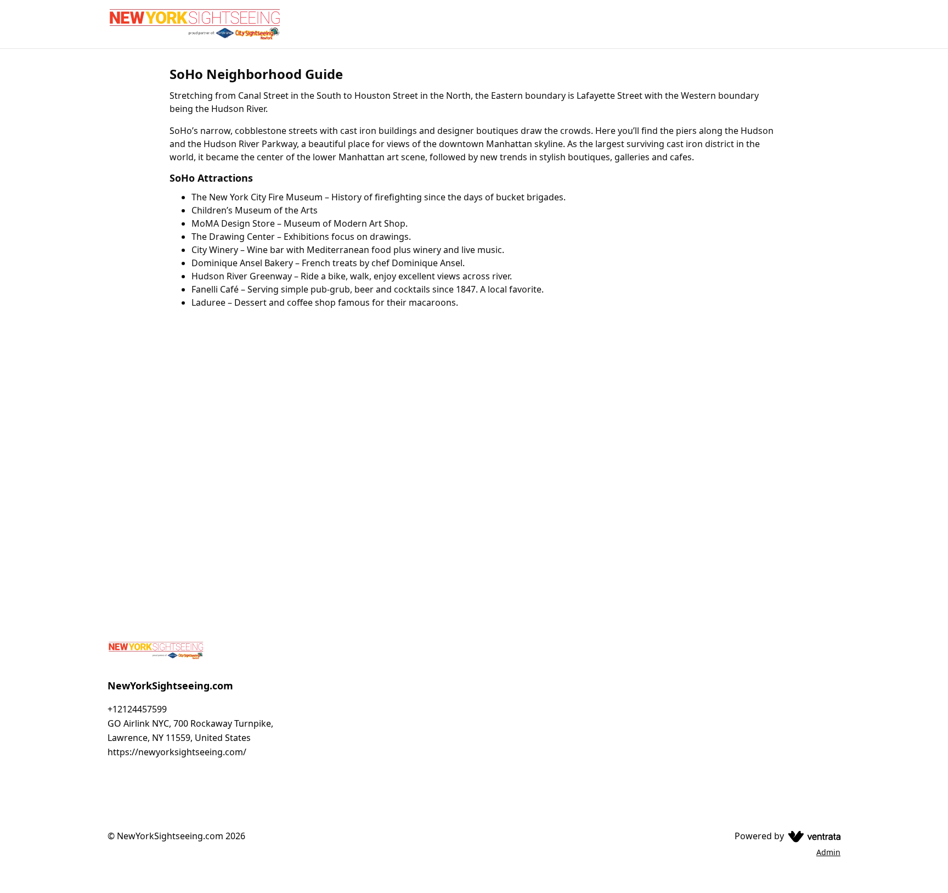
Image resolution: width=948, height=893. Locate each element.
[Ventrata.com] (812, 836)
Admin (828, 852)
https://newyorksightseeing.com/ (177, 752)
